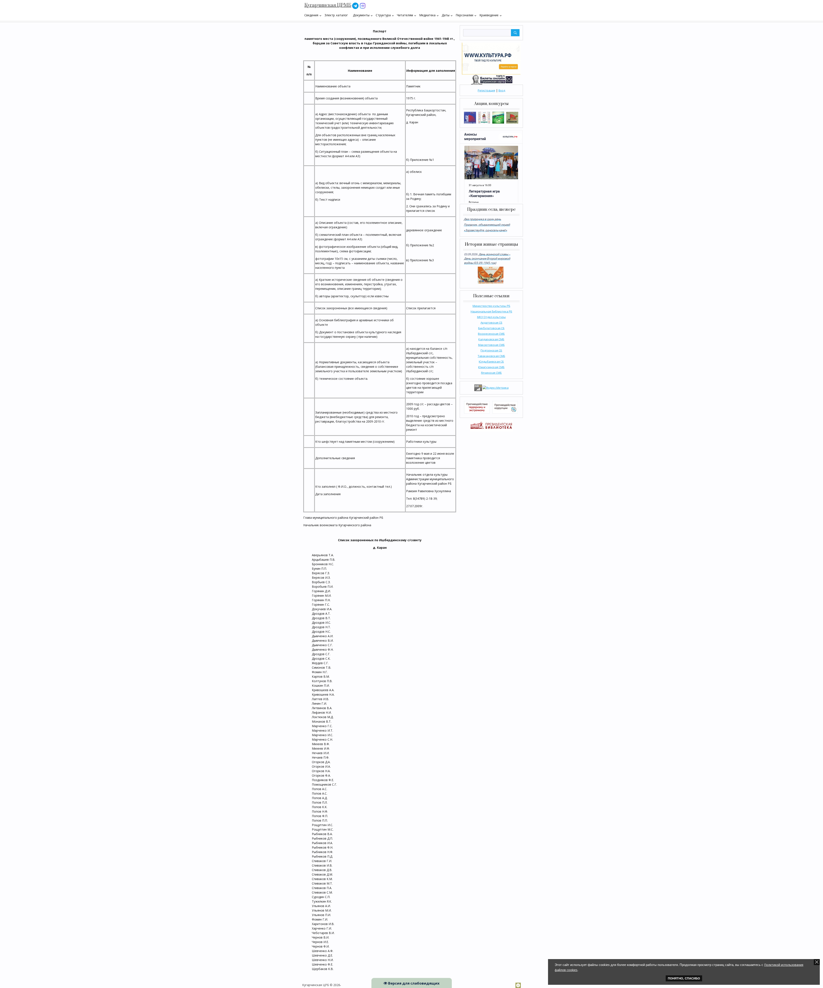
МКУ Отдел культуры (491, 317)
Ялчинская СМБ (491, 373)
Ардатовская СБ (491, 322)
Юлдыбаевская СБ (491, 361)
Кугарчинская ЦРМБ (327, 5)
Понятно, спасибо (684, 978)
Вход (502, 90)
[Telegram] (355, 5)
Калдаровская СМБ (491, 339)
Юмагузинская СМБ (491, 367)
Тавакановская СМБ (491, 356)
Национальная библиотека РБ (491, 311)
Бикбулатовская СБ (491, 328)
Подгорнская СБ (491, 350)
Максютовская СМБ (491, 345)
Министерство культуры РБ (491, 306)
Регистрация (486, 90)
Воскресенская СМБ (491, 334)
